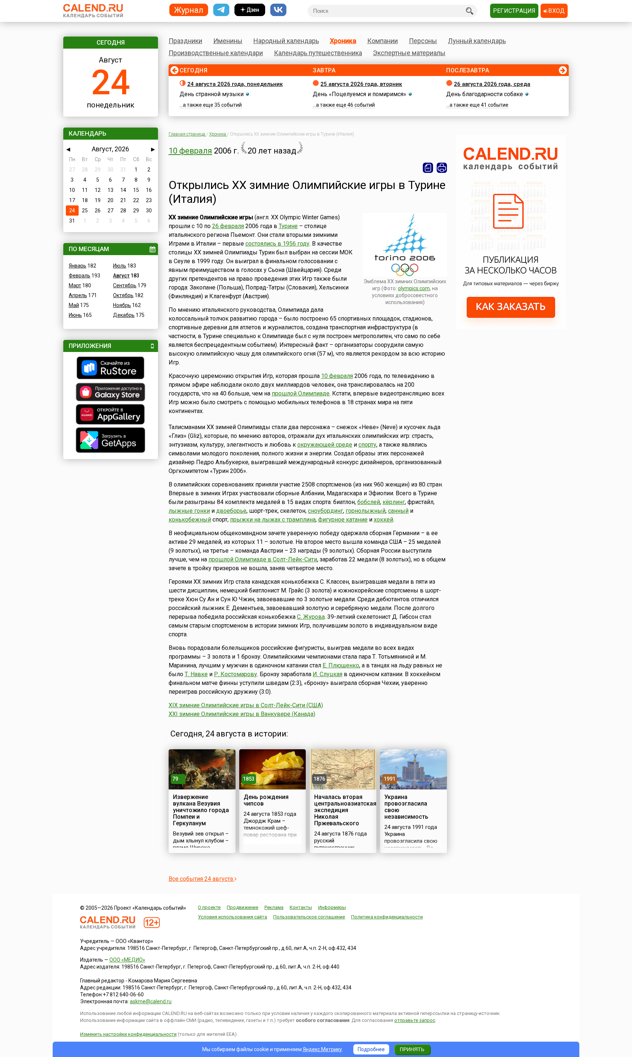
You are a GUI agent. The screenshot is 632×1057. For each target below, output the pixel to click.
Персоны (423, 41)
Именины (227, 41)
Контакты (301, 907)
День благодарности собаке (484, 94)
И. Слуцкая (327, 674)
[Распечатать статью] (442, 168)
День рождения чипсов (266, 800)
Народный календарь (286, 41)
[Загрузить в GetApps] (110, 441)
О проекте (209, 907)
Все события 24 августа (201, 878)
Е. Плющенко (341, 665)
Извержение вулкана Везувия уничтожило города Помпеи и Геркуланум (201, 810)
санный (398, 510)
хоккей (383, 519)
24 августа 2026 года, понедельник (235, 84)
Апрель (78, 295)
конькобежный (190, 519)
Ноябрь (122, 305)
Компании (382, 41)
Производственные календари (216, 53)
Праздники (185, 41)
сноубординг (325, 510)
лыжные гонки (189, 510)
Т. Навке (196, 674)
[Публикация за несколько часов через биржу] (511, 327)
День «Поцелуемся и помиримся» (359, 94)
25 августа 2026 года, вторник (361, 84)
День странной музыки (212, 94)
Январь (77, 266)
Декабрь (124, 315)
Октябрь (123, 295)
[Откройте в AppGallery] (110, 415)
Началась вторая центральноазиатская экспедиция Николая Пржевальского (345, 810)
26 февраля (228, 226)
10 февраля (190, 150)
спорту (367, 444)
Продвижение (242, 907)
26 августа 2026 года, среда (492, 84)
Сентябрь (124, 285)
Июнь (75, 315)
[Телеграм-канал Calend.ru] (221, 10)
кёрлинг (394, 502)
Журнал (188, 9)
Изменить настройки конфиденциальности (128, 1034)
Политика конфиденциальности (387, 917)
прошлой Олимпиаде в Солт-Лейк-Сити (262, 559)
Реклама (273, 907)
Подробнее (371, 1049)
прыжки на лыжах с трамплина (273, 519)
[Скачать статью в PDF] (428, 168)
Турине (288, 226)
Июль (119, 266)
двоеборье (231, 510)
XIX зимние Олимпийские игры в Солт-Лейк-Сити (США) (246, 705)
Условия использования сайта (232, 917)
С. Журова (311, 616)
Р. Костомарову (235, 674)
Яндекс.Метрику (322, 1049)
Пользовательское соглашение (309, 917)
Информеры (332, 907)
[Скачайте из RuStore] (110, 369)
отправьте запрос (414, 1020)
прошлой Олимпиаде (301, 393)
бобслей (368, 502)
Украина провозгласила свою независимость (406, 806)
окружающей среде (324, 444)
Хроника (343, 41)
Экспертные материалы (409, 53)
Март (75, 285)
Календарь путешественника (318, 53)
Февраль (79, 276)
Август (121, 276)
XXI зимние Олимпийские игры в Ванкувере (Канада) (242, 714)
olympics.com (414, 288)
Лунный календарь (477, 41)
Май (74, 305)
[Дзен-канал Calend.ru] (249, 10)
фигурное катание (343, 519)
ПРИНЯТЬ (412, 1049)
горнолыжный (365, 510)
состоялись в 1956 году (277, 243)
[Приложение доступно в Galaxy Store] (110, 393)
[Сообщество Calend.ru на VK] (278, 10)
